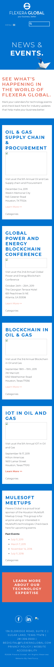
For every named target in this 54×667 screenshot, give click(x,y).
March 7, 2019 (18, 544)
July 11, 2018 (17, 553)
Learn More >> (13, 207)
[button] (8, 25)
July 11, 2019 (17, 539)
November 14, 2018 (21, 549)
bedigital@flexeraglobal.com (27, 643)
